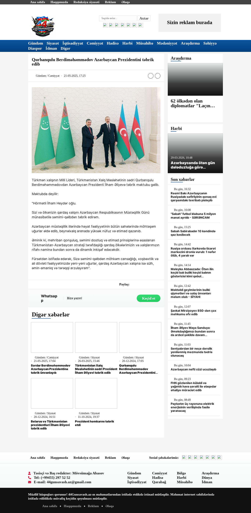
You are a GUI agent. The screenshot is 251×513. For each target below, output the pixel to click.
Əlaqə (125, 2)
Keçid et (148, 298)
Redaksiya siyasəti (86, 2)
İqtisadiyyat (72, 43)
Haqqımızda (59, 2)
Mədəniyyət (167, 43)
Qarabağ (159, 482)
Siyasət (53, 43)
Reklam (110, 2)
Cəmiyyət (95, 43)
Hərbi (127, 43)
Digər (65, 48)
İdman (51, 48)
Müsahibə (144, 43)
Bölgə (181, 473)
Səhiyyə (210, 43)
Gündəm (35, 43)
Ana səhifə (37, 2)
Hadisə (113, 43)
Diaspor (35, 48)
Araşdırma (190, 43)
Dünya (207, 477)
